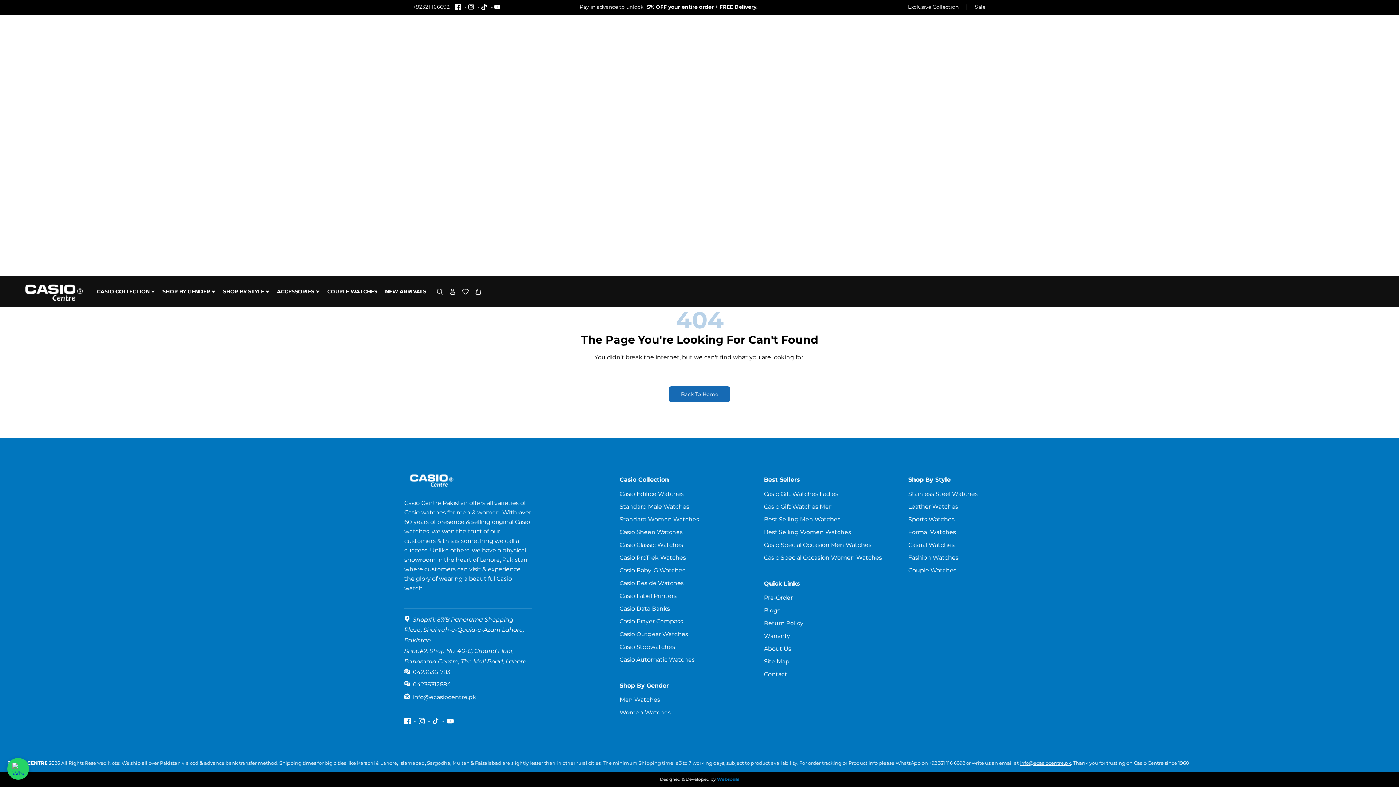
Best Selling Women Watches (807, 532)
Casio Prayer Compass (651, 621)
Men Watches (640, 699)
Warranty (777, 636)
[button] (440, 291)
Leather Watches (933, 506)
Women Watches (645, 712)
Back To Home (699, 394)
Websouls (728, 779)
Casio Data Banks (645, 608)
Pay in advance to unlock (669, 7)
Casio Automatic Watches (657, 659)
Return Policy (783, 623)
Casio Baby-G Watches (652, 570)
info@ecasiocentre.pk (1045, 763)
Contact (775, 674)
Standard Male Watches (654, 506)
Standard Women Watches (659, 519)
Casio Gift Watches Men (798, 506)
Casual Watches (931, 544)
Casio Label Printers (648, 595)
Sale (980, 7)
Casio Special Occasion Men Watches (817, 544)
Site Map (776, 661)
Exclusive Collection (933, 7)
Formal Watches (932, 532)
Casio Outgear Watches (654, 634)
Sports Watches (931, 519)
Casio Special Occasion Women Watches (823, 557)
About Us (777, 648)
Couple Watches (932, 570)
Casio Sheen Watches (651, 532)
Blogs (772, 610)
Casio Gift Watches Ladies (801, 493)
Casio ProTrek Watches (653, 557)
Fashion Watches (933, 557)
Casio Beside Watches (652, 583)
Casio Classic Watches (651, 544)
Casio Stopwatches (647, 646)
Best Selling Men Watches (802, 519)
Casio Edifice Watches (652, 493)
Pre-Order (778, 597)
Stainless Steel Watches (943, 493)
